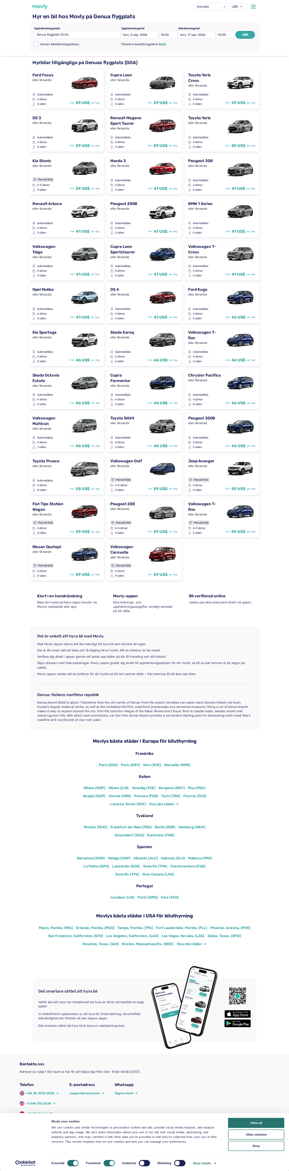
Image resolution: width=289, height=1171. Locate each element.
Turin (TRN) (170, 796)
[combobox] (211, 7)
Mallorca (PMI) (200, 858)
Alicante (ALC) (145, 858)
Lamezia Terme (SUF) (128, 804)
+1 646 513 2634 (38, 1103)
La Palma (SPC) (96, 866)
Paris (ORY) (130, 765)
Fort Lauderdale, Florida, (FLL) (181, 928)
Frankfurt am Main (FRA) (131, 827)
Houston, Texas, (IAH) (101, 944)
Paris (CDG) (108, 765)
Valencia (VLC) (173, 858)
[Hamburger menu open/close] (253, 7)
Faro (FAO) (170, 897)
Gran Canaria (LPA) (158, 874)
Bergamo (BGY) (172, 788)
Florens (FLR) (194, 796)
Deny (256, 1146)
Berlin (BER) (165, 827)
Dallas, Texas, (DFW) (224, 936)
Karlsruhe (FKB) (160, 835)
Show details (202, 1163)
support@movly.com (86, 1093)
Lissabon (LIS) (122, 897)
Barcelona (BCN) (91, 858)
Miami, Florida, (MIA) (56, 928)
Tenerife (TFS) (127, 874)
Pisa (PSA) (197, 788)
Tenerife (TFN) (155, 866)
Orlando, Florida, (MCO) (95, 928)
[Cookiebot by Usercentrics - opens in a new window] (25, 1163)
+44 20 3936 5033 (40, 1093)
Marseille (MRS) (177, 765)
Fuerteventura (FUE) (187, 866)
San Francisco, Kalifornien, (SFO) (75, 936)
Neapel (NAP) (94, 796)
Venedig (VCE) (144, 788)
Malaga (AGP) (119, 858)
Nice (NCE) (152, 765)
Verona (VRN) (120, 796)
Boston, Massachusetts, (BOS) (147, 944)
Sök (245, 35)
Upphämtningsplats (47, 28)
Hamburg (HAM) (192, 827)
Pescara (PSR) (146, 796)
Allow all (256, 1123)
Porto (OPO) (147, 897)
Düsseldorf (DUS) (129, 835)
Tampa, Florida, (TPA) (135, 928)
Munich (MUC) (95, 827)
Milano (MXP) (94, 788)
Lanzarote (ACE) (126, 866)
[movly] (40, 7)
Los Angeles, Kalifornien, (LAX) (132, 936)
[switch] (109, 1163)
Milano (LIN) (119, 788)
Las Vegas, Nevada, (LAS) (183, 936)
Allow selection (256, 1134)
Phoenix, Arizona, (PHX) (230, 928)
